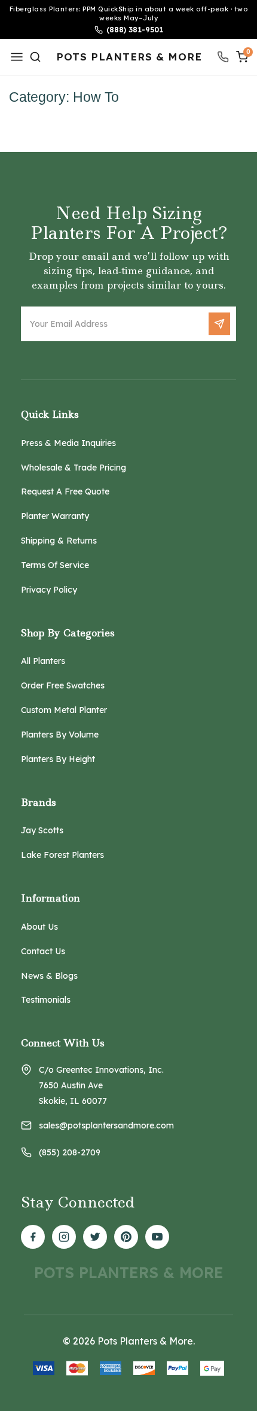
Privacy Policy (49, 589)
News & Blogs (49, 975)
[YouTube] (157, 1237)
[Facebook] (33, 1237)
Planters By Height (58, 759)
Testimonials (46, 999)
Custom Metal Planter (64, 710)
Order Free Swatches (63, 685)
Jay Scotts (42, 830)
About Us (39, 926)
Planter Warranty (55, 516)
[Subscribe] (219, 323)
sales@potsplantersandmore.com (106, 1125)
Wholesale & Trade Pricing (73, 467)
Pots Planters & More (129, 57)
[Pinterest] (126, 1237)
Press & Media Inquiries (68, 443)
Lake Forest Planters (62, 854)
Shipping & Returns (59, 540)
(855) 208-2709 (69, 1152)
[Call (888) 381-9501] (223, 57)
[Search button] (35, 57)
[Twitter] (95, 1237)
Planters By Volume (60, 734)
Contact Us (43, 951)
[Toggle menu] (19, 56)
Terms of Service (55, 565)
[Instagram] (64, 1237)
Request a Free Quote (65, 491)
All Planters (43, 661)
